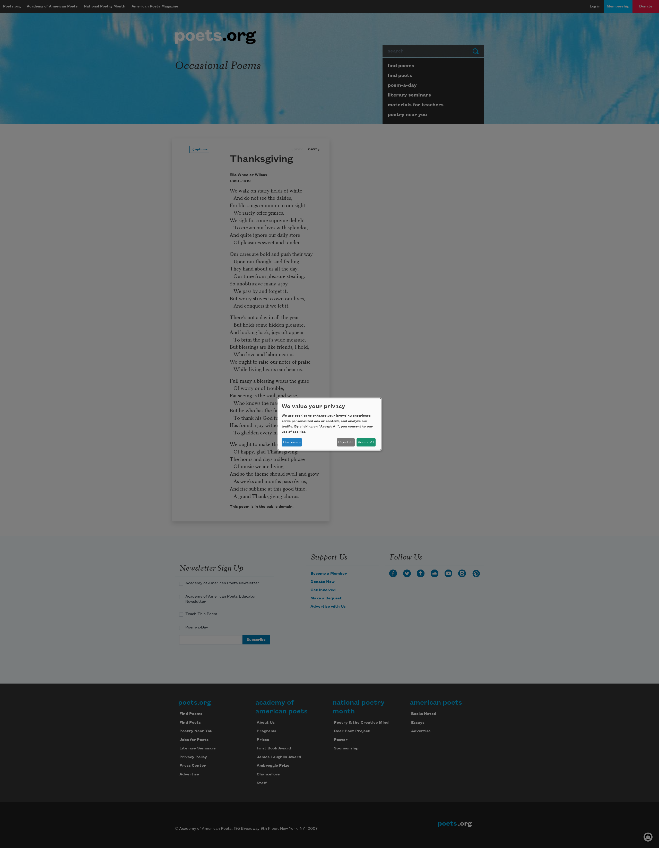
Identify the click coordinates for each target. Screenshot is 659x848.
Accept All (366, 442)
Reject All (345, 442)
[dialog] (329, 424)
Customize (292, 442)
